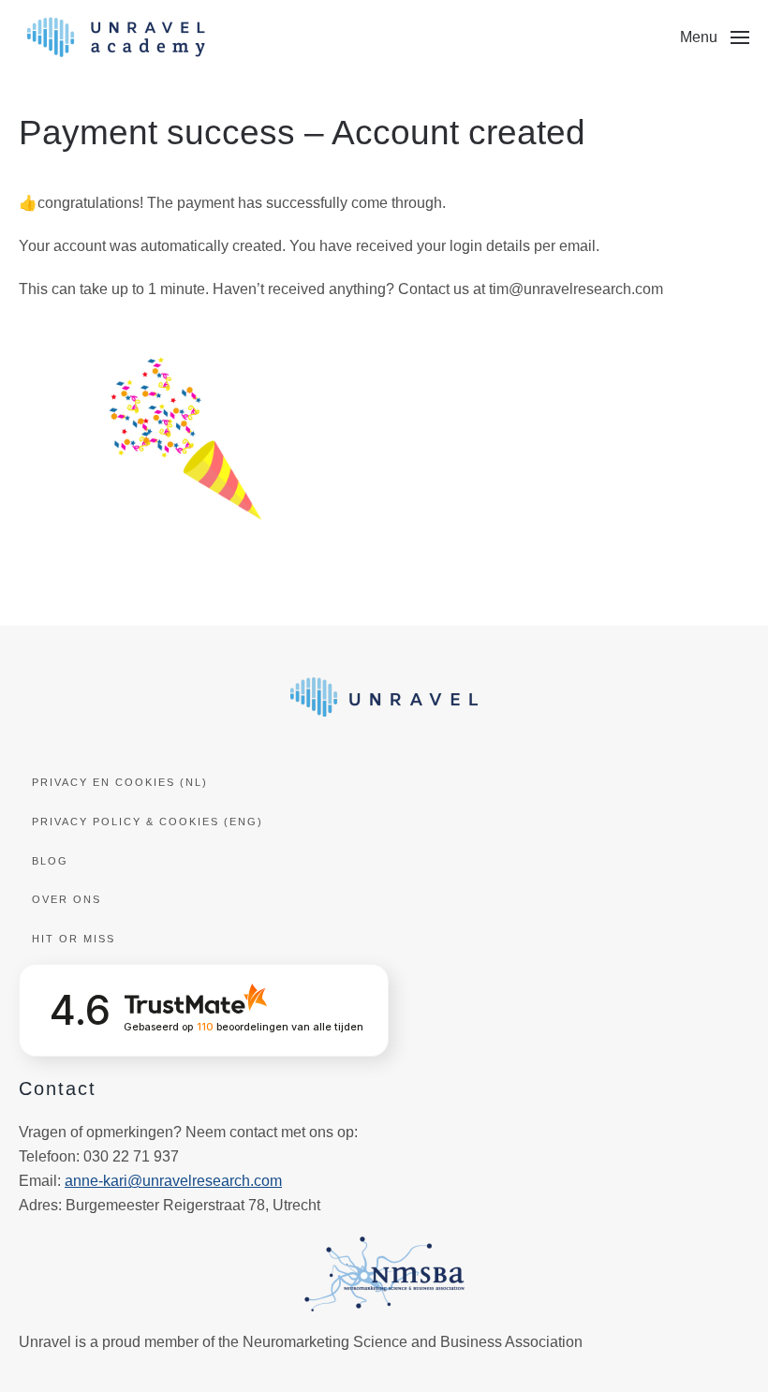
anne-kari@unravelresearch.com (173, 1181)
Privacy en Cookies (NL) (120, 782)
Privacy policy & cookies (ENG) (147, 821)
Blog (50, 860)
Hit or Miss (73, 938)
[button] (714, 37)
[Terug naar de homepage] (116, 37)
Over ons (66, 899)
